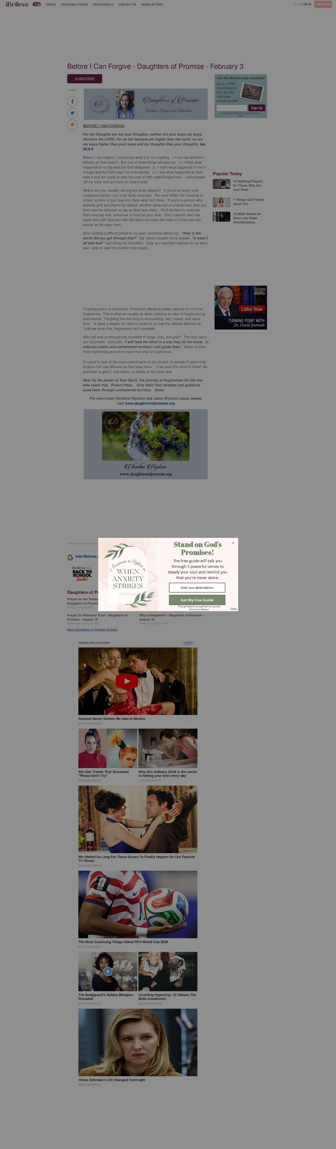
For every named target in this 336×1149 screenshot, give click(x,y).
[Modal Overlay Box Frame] (168, 574)
